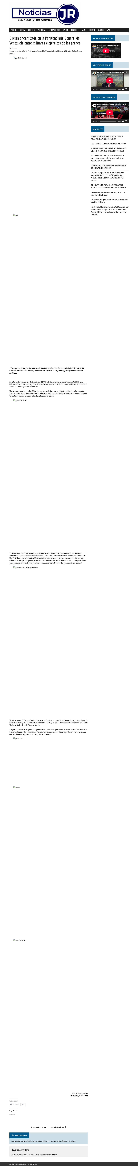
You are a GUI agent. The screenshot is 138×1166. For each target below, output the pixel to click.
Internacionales (54, 30)
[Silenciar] (123, 89)
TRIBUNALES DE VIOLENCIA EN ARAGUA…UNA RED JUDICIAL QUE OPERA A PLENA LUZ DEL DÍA (109, 166)
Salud (84, 30)
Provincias (41, 30)
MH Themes (34, 1164)
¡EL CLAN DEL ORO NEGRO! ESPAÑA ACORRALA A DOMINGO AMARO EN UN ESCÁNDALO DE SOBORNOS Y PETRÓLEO (108, 149)
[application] (110, 80)
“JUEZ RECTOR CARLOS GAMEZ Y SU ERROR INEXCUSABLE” (109, 143)
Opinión (65, 30)
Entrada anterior (39, 1127)
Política (13, 30)
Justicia (22, 30)
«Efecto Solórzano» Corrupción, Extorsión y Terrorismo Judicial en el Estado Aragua (108, 193)
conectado (31, 1155)
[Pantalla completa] (126, 89)
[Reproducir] (93, 89)
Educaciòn (74, 30)
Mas (108, 30)
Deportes (92, 30)
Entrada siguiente (57, 1127)
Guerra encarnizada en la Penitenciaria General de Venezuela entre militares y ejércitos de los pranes (45, 51)
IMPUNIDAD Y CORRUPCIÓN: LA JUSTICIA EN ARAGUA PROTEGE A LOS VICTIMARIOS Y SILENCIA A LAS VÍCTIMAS (108, 186)
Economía (31, 30)
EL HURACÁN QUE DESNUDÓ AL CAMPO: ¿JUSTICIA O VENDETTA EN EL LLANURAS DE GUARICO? (107, 137)
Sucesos (101, 30)
